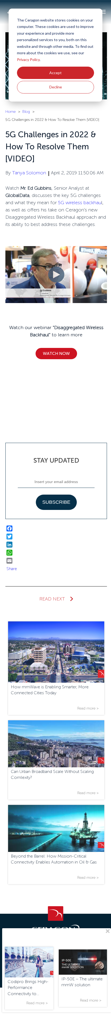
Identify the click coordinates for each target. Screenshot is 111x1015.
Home (10, 111)
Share (11, 568)
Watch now (56, 353)
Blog (26, 111)
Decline (55, 87)
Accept (55, 72)
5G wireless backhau (79, 203)
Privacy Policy (28, 59)
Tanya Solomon (29, 173)
